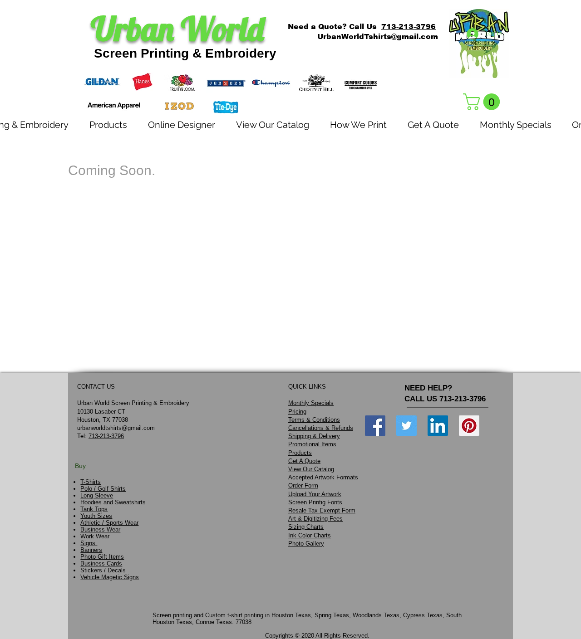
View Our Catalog (311, 469)
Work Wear (94, 536)
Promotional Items (312, 444)
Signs (88, 543)
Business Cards (101, 563)
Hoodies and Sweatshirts (113, 502)
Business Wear (100, 529)
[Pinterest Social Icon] (469, 425)
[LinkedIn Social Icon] (438, 425)
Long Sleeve (96, 495)
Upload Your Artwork (314, 494)
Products (300, 452)
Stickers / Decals (103, 570)
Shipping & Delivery (314, 436)
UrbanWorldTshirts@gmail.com (377, 36)
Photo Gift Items (102, 556)
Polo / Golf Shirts (103, 488)
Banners (91, 549)
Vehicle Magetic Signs (109, 577)
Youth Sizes (96, 515)
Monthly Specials (311, 403)
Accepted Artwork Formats (323, 477)
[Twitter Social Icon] (406, 425)
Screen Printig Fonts (315, 502)
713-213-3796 (408, 26)
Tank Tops (94, 509)
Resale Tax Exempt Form (321, 510)
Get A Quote (304, 461)
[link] (483, 101)
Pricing (297, 411)
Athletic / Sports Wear (109, 522)
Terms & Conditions (314, 419)
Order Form (303, 485)
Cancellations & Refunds (320, 427)
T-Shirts (90, 481)
